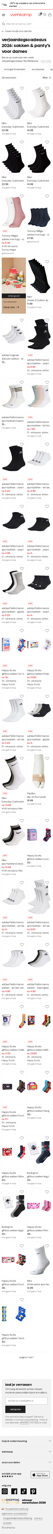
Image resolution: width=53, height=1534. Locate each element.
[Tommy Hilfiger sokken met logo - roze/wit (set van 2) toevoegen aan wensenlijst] (22, 196)
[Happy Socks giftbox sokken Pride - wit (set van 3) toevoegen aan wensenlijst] (47, 630)
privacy (38, 1518)
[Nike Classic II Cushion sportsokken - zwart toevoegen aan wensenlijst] (47, 262)
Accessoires (38, 69)
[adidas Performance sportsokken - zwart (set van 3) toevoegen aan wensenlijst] (22, 444)
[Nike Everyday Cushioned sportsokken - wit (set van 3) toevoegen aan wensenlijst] (47, 88)
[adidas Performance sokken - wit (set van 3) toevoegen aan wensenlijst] (22, 944)
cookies (7, 1522)
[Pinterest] (33, 1491)
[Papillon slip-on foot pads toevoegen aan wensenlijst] (47, 758)
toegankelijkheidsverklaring (17, 1518)
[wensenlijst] (45, 15)
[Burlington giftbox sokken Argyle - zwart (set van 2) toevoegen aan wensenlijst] (22, 1192)
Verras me (15, 1409)
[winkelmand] (49, 15)
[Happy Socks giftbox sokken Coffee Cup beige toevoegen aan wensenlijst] (22, 1007)
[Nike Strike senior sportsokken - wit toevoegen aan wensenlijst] (47, 1246)
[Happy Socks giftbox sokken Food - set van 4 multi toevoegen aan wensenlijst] (22, 1246)
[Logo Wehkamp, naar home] (19, 15)
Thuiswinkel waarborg (16, 1508)
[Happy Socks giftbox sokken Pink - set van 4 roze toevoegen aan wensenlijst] (47, 1192)
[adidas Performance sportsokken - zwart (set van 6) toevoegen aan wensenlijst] (47, 320)
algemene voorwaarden (14, 1513)
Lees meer (46, 60)
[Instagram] (5, 1491)
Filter (45, 77)
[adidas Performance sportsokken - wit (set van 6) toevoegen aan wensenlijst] (47, 882)
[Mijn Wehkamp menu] (40, 15)
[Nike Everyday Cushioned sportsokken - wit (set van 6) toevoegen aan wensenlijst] (22, 88)
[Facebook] (14, 1491)
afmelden (24, 1422)
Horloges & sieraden (14, 69)
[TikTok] (24, 1491)
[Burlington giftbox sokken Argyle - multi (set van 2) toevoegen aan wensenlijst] (47, 1138)
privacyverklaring (29, 1419)
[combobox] (26, 24)
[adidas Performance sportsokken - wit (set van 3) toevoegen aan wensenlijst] (47, 444)
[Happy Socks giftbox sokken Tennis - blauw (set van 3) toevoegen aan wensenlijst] (22, 1300)
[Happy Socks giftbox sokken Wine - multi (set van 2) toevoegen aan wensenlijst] (22, 1138)
